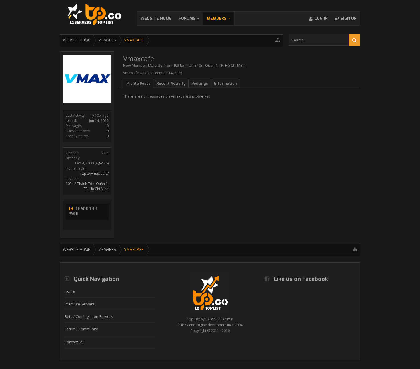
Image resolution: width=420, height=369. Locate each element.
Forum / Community (81, 329)
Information (225, 83)
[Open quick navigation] (278, 40)
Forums (187, 18)
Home (70, 291)
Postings (199, 83)
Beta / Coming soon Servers (89, 316)
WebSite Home (156, 18)
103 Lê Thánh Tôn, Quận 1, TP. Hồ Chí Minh (87, 186)
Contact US (74, 341)
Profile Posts (138, 83)
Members (217, 18)
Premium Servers (80, 304)
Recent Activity (170, 83)
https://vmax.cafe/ (94, 173)
